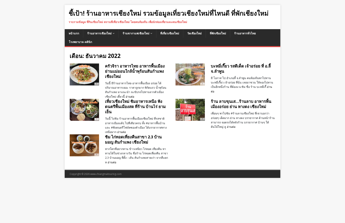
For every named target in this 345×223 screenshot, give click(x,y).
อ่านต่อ (130, 96)
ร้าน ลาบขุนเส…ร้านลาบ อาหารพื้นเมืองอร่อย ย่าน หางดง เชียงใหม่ (241, 104)
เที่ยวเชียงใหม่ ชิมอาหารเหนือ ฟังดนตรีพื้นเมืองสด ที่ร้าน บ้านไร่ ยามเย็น (135, 106)
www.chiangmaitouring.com (106, 174)
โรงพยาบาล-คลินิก (80, 42)
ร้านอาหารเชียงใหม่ (99, 33)
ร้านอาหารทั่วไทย (245, 33)
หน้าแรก (74, 33)
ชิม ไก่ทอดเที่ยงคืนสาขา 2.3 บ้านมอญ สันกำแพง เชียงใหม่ (133, 139)
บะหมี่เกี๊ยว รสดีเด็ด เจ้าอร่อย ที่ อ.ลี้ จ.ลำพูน (241, 68)
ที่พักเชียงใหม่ (218, 33)
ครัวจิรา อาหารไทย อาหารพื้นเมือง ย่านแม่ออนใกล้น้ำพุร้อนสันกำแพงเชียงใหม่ (135, 71)
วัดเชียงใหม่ (194, 33)
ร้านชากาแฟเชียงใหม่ (136, 33)
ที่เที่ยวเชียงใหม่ (169, 33)
